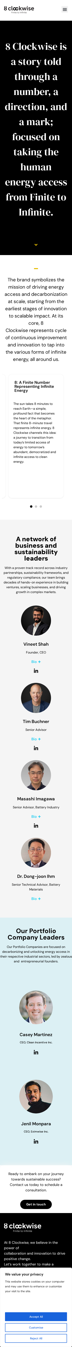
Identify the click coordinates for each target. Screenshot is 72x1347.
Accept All (36, 1316)
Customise (36, 1327)
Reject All (36, 1338)
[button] (64, 9)
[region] (36, 1307)
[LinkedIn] (36, 1052)
